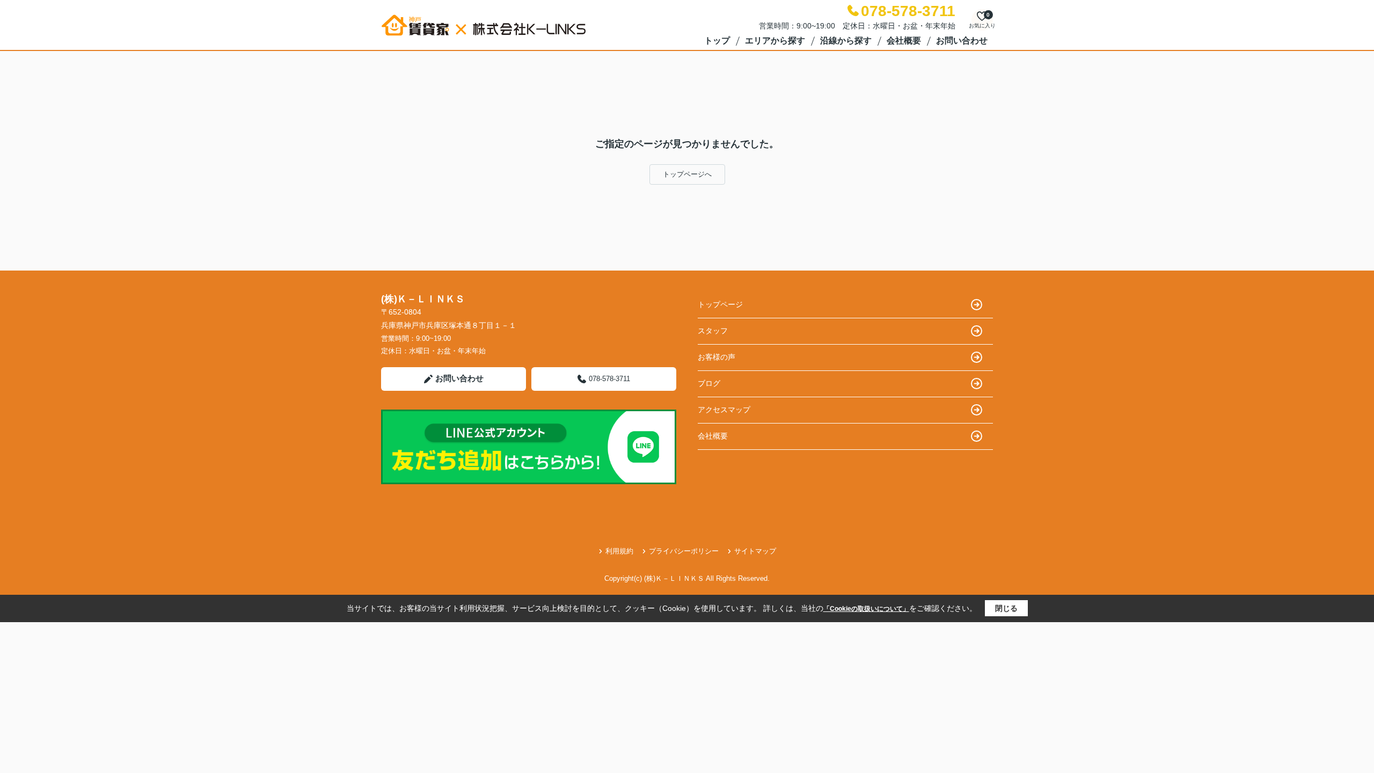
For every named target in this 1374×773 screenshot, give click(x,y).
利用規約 (619, 551)
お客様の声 (716, 357)
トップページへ (687, 174)
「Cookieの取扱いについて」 (866, 608)
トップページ (720, 304)
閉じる (1006, 608)
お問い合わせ (962, 40)
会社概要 (904, 40)
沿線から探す (846, 40)
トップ (717, 40)
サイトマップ (755, 551)
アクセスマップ (724, 409)
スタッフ (713, 330)
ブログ (709, 383)
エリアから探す (775, 40)
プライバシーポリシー (684, 551)
